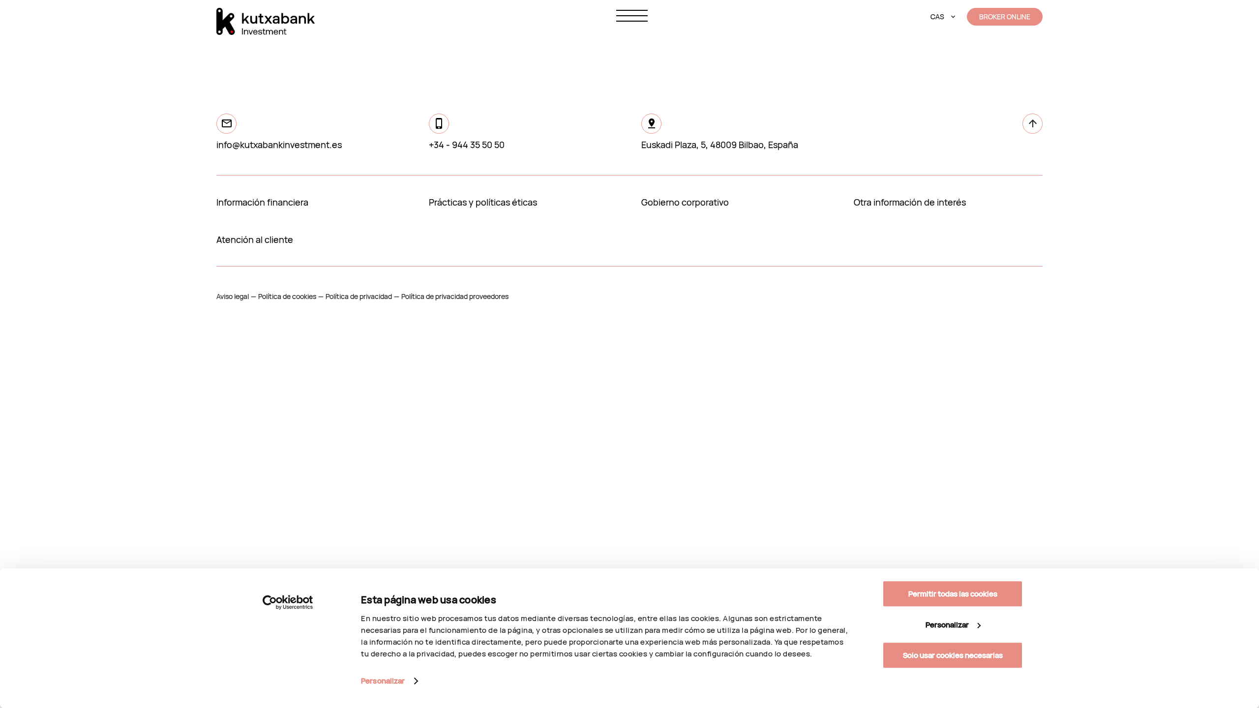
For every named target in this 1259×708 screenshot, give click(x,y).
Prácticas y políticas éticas (483, 202)
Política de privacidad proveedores (455, 296)
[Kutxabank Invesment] (265, 21)
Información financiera (262, 202)
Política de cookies (287, 296)
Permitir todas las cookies (952, 594)
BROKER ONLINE (1004, 16)
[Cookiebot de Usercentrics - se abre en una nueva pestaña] (288, 602)
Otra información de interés (910, 202)
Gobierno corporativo (685, 202)
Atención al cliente (254, 239)
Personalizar (383, 681)
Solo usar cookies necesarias (953, 655)
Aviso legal (232, 296)
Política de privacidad (359, 296)
